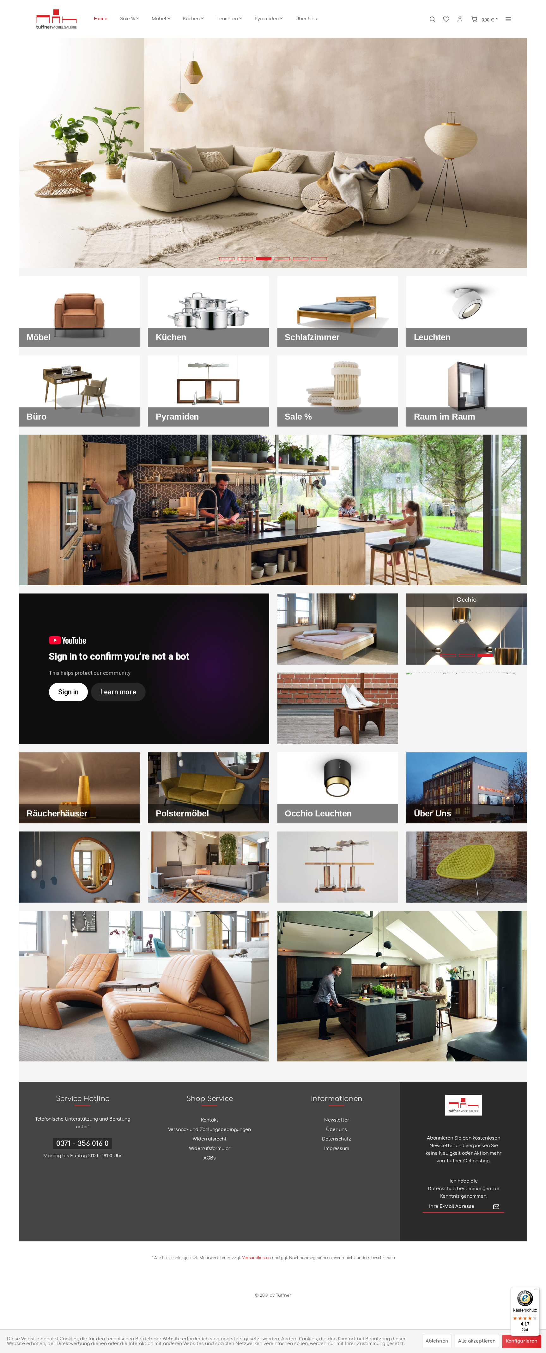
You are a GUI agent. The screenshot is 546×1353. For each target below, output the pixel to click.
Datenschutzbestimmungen (459, 1188)
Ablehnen (437, 1341)
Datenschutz (336, 1139)
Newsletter (336, 1120)
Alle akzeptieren (477, 1341)
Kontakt (209, 1120)
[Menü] (536, 1291)
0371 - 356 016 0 (82, 1143)
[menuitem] (101, 19)
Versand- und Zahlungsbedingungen (209, 1129)
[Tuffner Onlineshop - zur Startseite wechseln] (56, 19)
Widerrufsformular (209, 1148)
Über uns (336, 1129)
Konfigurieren (521, 1341)
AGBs (209, 1158)
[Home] (101, 19)
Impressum (336, 1148)
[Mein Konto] (460, 19)
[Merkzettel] (446, 19)
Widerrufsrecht (210, 1139)
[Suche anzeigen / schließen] (432, 19)
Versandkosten (256, 1258)
